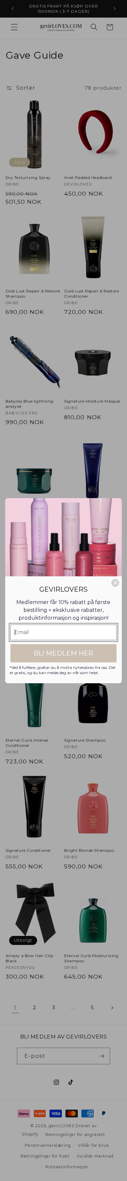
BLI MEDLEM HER (63, 653)
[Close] (115, 583)
